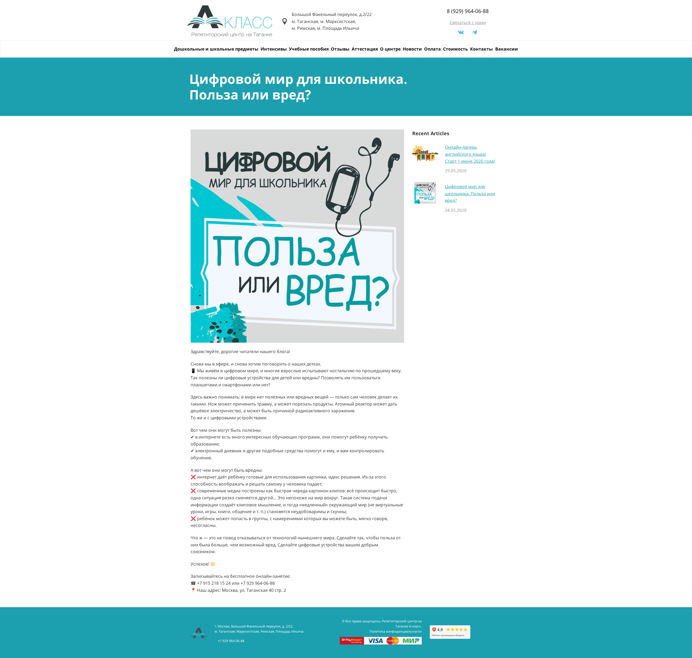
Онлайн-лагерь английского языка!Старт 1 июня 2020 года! (470, 154)
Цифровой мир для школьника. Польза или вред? (470, 193)
